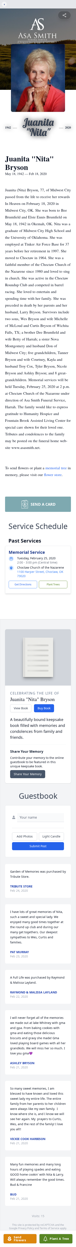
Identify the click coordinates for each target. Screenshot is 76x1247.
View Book (21, 708)
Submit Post (38, 846)
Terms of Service (49, 1228)
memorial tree (56, 467)
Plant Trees (53, 584)
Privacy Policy (26, 1228)
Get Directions (23, 584)
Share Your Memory (28, 774)
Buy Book (44, 708)
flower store (53, 474)
